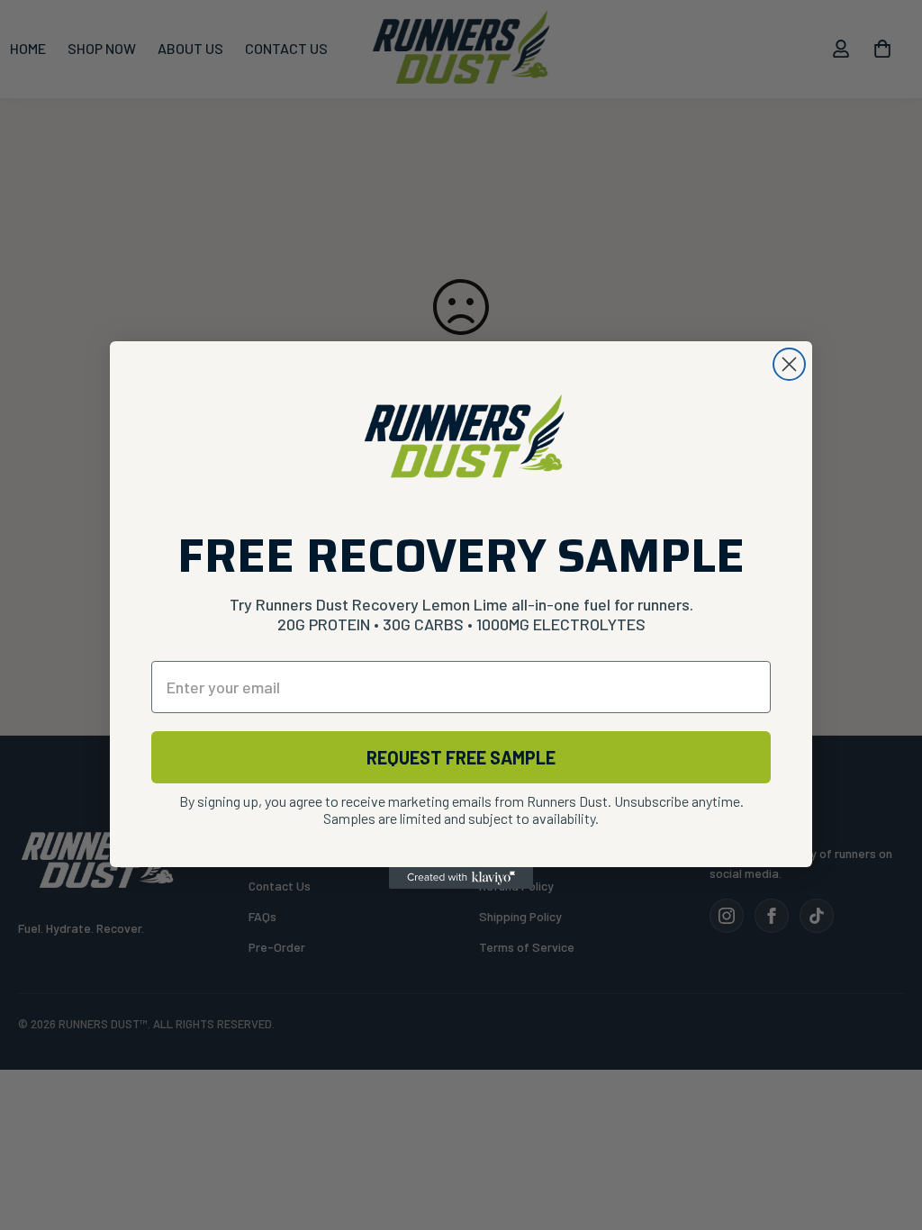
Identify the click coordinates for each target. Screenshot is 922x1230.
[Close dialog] (789, 364)
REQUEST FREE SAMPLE (461, 757)
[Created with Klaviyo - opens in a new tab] (461, 878)
